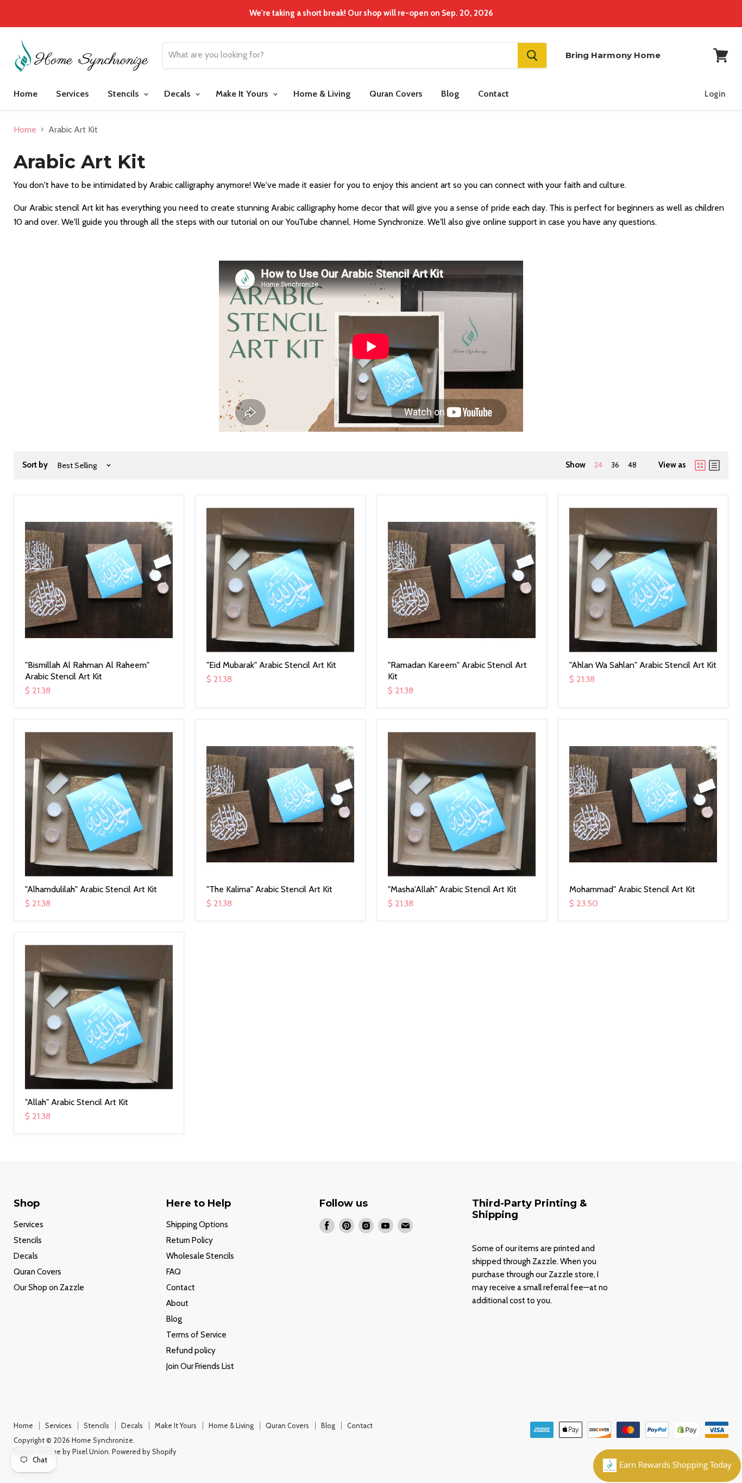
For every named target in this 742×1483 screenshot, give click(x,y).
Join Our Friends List (200, 1366)
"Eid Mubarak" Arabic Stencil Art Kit (271, 665)
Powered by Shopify (144, 1451)
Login (715, 94)
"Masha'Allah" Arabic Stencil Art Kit (452, 889)
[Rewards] (667, 1465)
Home (25, 94)
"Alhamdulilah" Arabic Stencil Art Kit (91, 889)
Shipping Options (197, 1224)
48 (632, 465)
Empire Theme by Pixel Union (61, 1451)
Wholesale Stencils (200, 1256)
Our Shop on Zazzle (49, 1287)
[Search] (532, 55)
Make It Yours (243, 94)
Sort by (35, 465)
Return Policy (189, 1240)
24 (598, 465)
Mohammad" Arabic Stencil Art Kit (632, 889)
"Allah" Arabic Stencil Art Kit (76, 1102)
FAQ (173, 1272)
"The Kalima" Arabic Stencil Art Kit (269, 889)
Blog (450, 94)
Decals (178, 94)
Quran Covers (396, 94)
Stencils (124, 94)
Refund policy (191, 1350)
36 (615, 465)
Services (72, 94)
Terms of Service (196, 1335)
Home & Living (322, 94)
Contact (493, 94)
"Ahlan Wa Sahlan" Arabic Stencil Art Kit (642, 665)
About (177, 1303)
